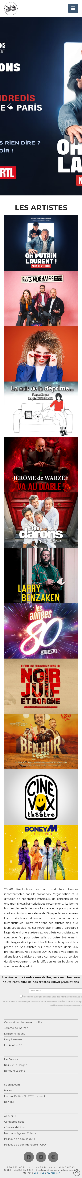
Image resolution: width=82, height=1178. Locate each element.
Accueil (8, 1116)
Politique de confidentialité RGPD (25, 1145)
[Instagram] (53, 1157)
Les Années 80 (13, 1045)
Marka (8, 1090)
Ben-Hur (9, 1102)
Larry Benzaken (13, 1039)
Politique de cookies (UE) (19, 1139)
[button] (73, 8)
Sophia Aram (12, 1085)
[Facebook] (29, 1157)
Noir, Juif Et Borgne (15, 1065)
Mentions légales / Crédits (20, 1133)
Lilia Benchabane (14, 1034)
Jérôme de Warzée (16, 1028)
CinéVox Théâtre (14, 1127)
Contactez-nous (14, 1122)
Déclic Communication (47, 1173)
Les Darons (11, 1059)
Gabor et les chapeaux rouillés (23, 1022)
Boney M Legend (14, 1071)
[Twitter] (41, 1157)
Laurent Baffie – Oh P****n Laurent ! (25, 1096)
